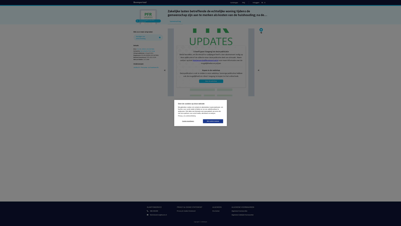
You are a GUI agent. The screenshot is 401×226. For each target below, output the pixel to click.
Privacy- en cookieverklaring (187, 116)
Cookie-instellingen (188, 121)
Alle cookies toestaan (213, 121)
